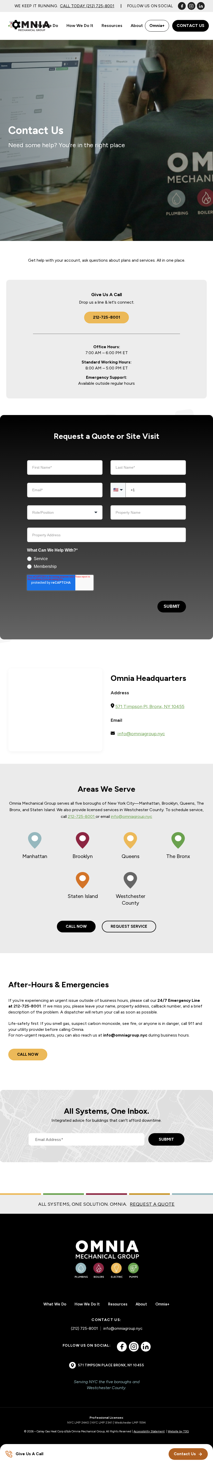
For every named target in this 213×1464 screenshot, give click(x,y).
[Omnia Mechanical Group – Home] (106, 1258)
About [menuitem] (137, 25)
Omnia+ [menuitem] (162, 1304)
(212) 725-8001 (84, 1328)
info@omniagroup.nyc (131, 816)
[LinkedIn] (201, 6)
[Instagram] (191, 6)
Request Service (129, 926)
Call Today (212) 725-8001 (87, 6)
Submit (172, 606)
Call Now (76, 926)
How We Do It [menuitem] (79, 25)
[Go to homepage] (30, 25)
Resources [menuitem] (112, 25)
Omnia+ (157, 25)
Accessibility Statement (149, 1431)
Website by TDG (178, 1431)
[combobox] (65, 512)
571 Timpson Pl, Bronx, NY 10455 (149, 706)
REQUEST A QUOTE (152, 1204)
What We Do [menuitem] (46, 25)
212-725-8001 (106, 317)
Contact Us (190, 25)
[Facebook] (182, 6)
